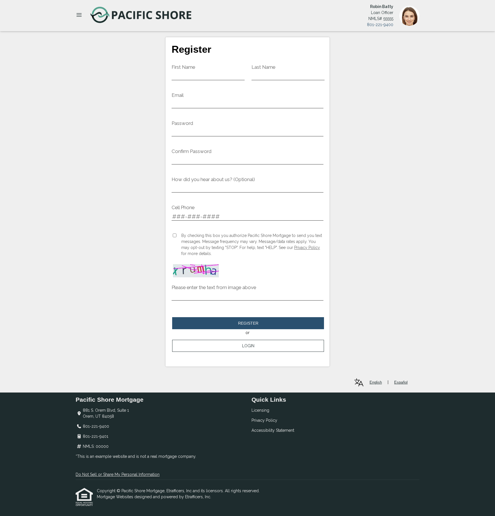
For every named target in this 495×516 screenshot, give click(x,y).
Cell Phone (183, 207)
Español (401, 382)
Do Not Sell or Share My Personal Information (118, 474)
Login (248, 346)
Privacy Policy (307, 247)
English (376, 382)
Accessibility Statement (273, 430)
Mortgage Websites (115, 497)
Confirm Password (191, 151)
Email (178, 95)
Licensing (260, 410)
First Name (183, 67)
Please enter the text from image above (214, 287)
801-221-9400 (380, 24)
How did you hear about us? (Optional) (213, 179)
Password (182, 123)
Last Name (263, 67)
